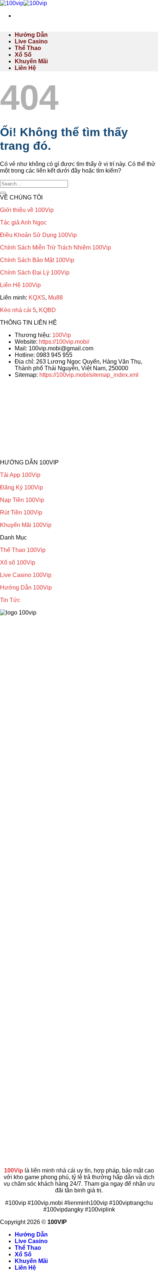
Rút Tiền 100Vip (21, 512)
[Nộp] (3, 193)
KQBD (47, 310)
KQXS (37, 297)
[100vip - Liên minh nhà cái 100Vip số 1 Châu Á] (23, 3)
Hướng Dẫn (31, 35)
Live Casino (31, 41)
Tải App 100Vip (20, 475)
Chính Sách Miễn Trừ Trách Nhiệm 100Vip (55, 247)
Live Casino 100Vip (25, 575)
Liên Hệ (25, 68)
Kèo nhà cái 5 (18, 310)
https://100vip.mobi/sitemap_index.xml (89, 375)
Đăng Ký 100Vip (21, 487)
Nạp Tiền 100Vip (22, 500)
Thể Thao (28, 48)
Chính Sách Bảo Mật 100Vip (37, 260)
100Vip (61, 335)
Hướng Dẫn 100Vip (26, 587)
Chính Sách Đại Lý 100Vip (34, 272)
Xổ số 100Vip (17, 562)
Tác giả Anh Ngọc (23, 222)
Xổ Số (23, 55)
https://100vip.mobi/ (64, 342)
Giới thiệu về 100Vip (27, 210)
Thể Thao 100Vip (23, 550)
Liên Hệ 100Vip (20, 285)
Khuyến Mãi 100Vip (25, 525)
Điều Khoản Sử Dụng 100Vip (38, 235)
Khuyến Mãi (31, 61)
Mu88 (55, 297)
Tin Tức (10, 600)
